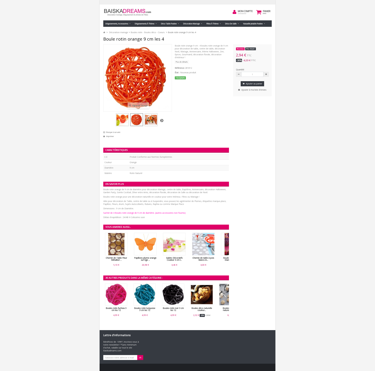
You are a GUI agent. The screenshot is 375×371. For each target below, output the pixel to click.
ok (140, 357)
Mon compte (245, 11)
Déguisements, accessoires (116, 23)
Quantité (240, 69)
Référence (179, 68)
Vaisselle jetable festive (253, 23)
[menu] (234, 12)
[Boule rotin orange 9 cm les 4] (122, 119)
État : (177, 72)
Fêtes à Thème (212, 23)
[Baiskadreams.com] (130, 12)
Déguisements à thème (144, 23)
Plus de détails (182, 62)
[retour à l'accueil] (104, 32)
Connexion (242, 13)
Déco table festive (169, 23)
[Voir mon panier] (258, 12)
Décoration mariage (191, 23)
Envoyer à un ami (113, 132)
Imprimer (110, 136)
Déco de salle (231, 23)
